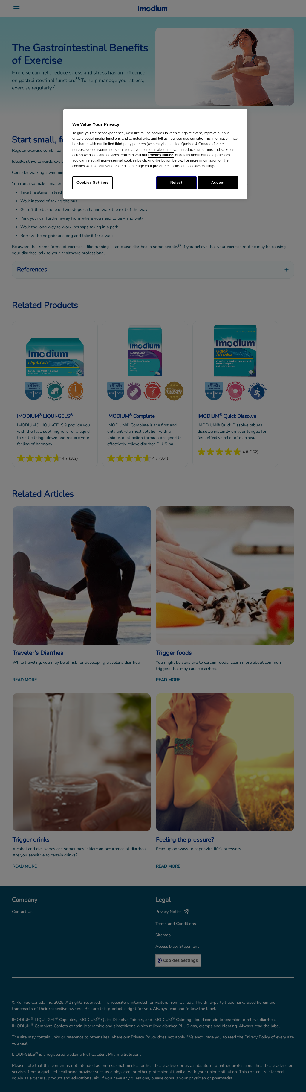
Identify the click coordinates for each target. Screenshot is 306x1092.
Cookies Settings (92, 182)
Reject (176, 182)
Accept (218, 182)
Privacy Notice (160, 155)
